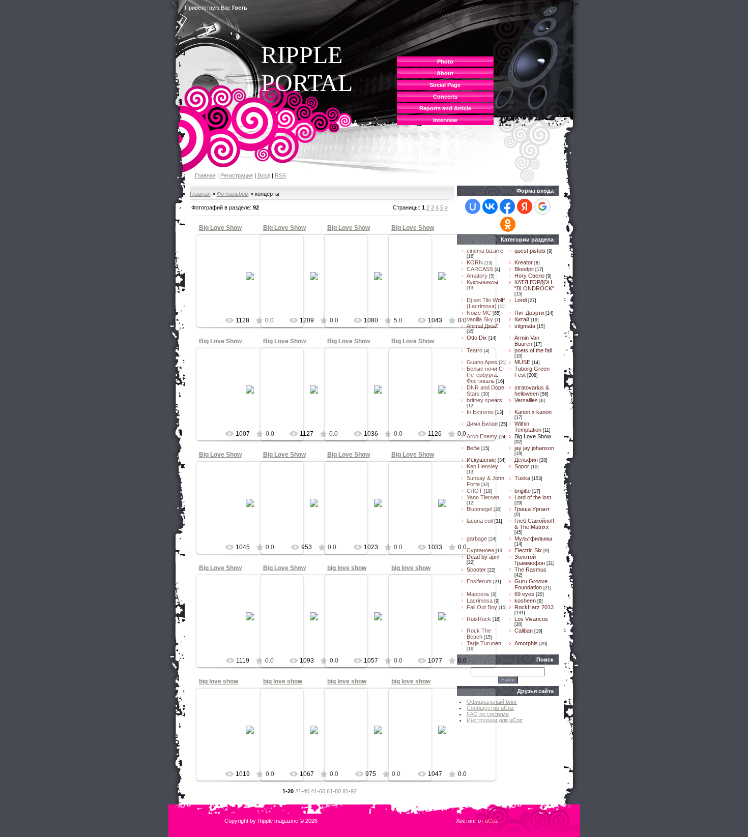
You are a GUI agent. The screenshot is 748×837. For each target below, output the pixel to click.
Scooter (476, 569)
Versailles (526, 400)
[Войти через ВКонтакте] (490, 206)
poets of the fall (533, 350)
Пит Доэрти (529, 313)
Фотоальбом (233, 194)
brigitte (522, 491)
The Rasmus (530, 569)
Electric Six (528, 550)
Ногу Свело (529, 276)
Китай (521, 319)
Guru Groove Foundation (531, 584)
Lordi (520, 300)
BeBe (473, 448)
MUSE (522, 362)
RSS (280, 175)
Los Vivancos (531, 619)
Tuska (522, 478)
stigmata (524, 326)
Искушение (481, 460)
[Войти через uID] (472, 206)
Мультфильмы (533, 538)
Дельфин (526, 460)
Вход (263, 175)
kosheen (525, 600)
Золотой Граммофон (529, 560)
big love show (346, 568)
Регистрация (236, 175)
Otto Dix (477, 338)
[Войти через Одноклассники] (507, 224)
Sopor (521, 466)
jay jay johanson (534, 448)
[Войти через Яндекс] (524, 206)
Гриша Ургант (532, 509)
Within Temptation (527, 427)
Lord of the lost (532, 497)
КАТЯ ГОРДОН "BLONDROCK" (534, 285)
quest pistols (529, 251)
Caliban (523, 630)
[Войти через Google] (542, 206)
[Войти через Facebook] (507, 206)
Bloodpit (524, 269)
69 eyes (524, 594)
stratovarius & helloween (531, 390)
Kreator (523, 262)
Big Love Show (220, 227)
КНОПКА (254, 284)
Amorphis (526, 643)
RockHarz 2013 (534, 607)
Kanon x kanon (533, 412)
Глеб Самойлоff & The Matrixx (534, 524)
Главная (205, 175)
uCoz (491, 821)
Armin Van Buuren (526, 341)
